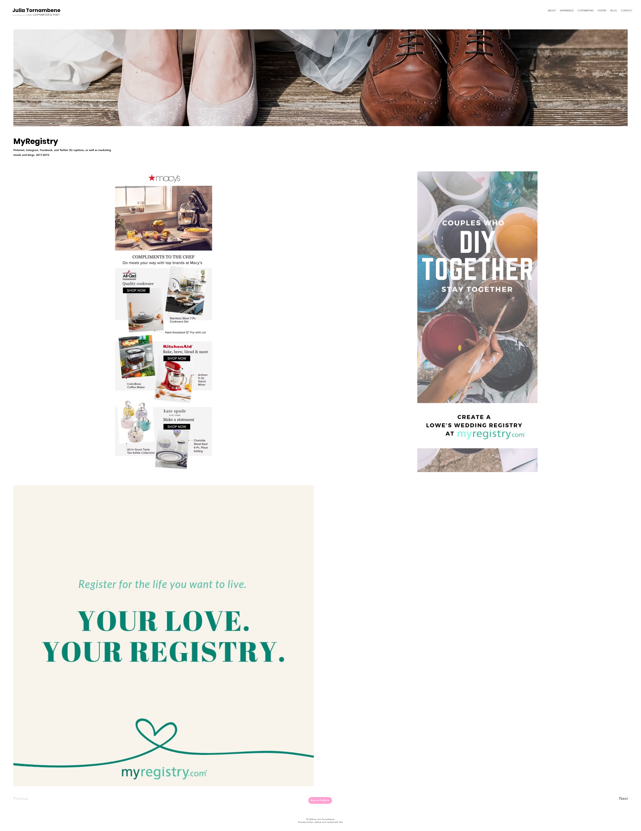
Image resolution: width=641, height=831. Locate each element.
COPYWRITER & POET (46, 14)
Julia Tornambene (36, 10)
